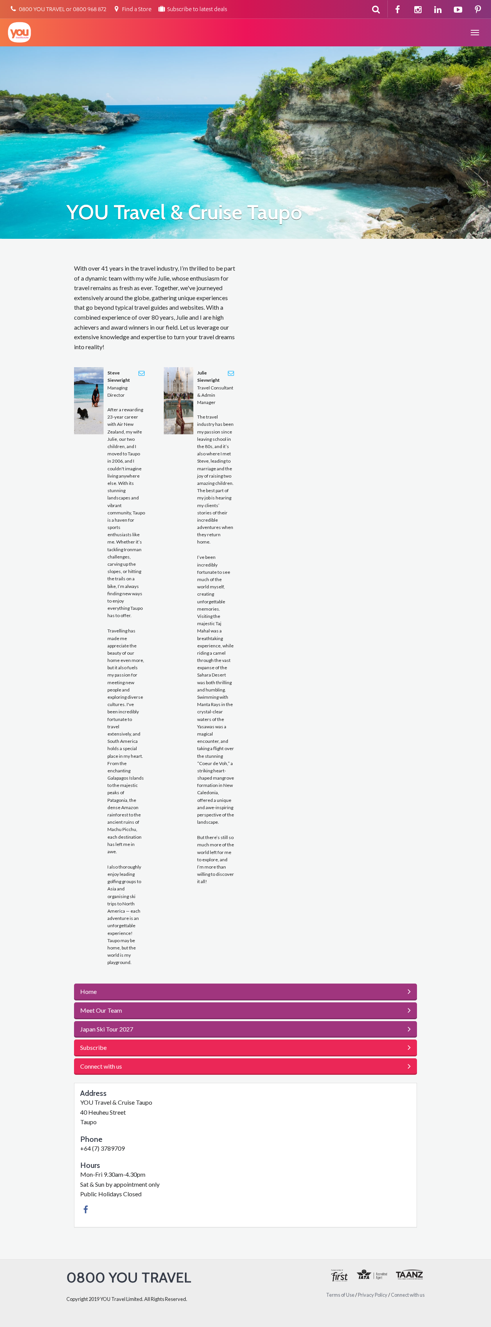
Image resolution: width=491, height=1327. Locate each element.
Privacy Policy (372, 1295)
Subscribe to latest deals (196, 10)
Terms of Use (340, 1295)
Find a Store (136, 10)
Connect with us (408, 1295)
